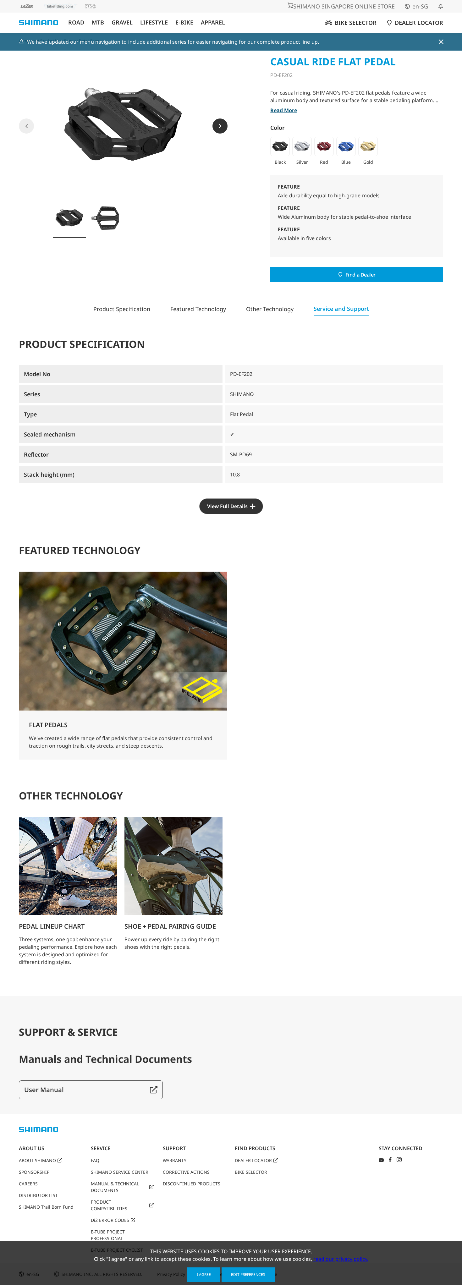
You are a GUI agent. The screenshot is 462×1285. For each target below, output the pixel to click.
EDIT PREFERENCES (248, 1274)
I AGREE (204, 1274)
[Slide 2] (105, 218)
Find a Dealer (360, 274)
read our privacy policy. (340, 1258)
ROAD (76, 22)
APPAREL (213, 22)
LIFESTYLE (154, 22)
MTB (98, 22)
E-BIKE (184, 22)
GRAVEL (122, 22)
